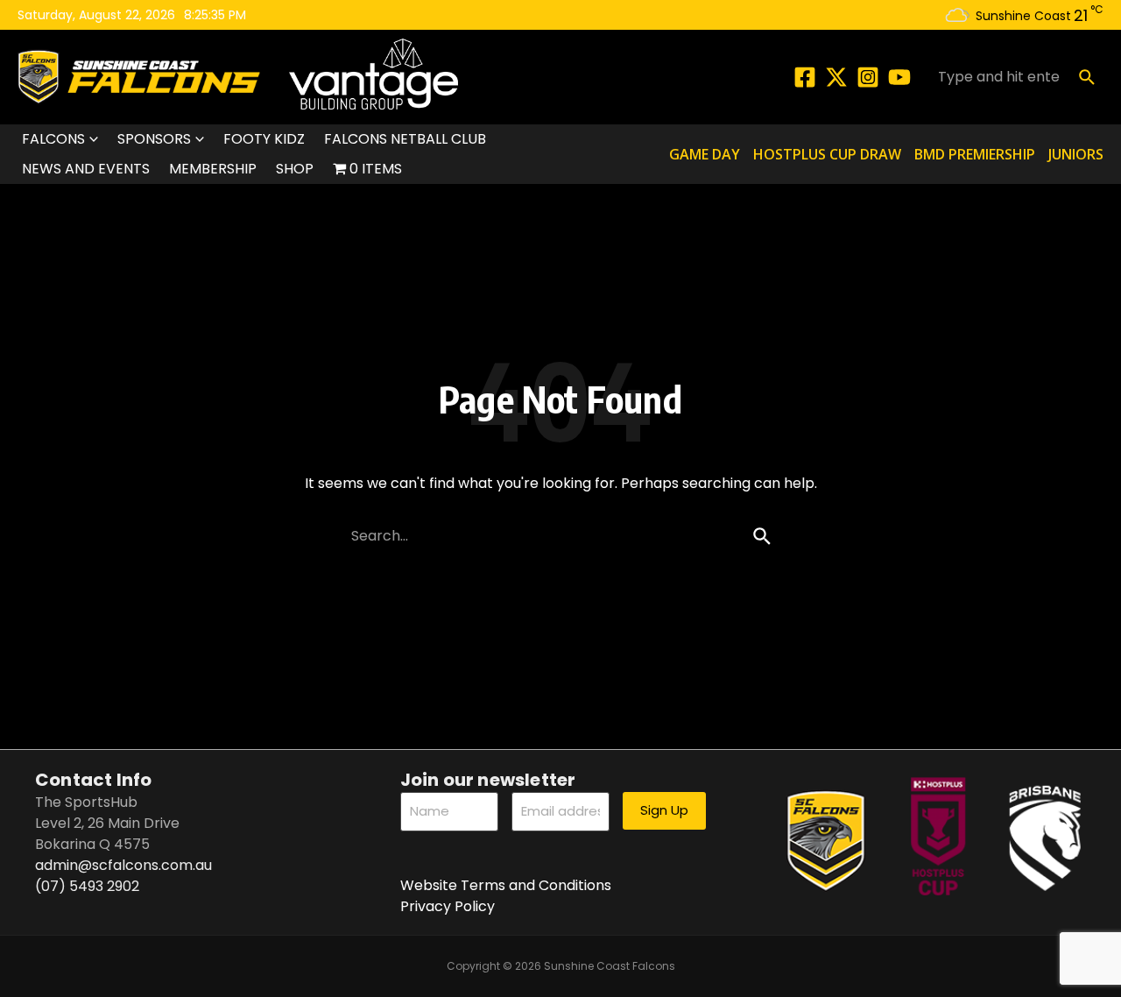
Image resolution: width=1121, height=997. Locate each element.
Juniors (1075, 154)
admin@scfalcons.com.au (123, 865)
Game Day (704, 154)
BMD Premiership (974, 154)
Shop (295, 169)
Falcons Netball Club (405, 139)
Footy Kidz (264, 139)
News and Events (86, 169)
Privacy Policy (447, 906)
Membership (213, 169)
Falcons (53, 139)
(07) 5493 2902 (87, 886)
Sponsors (154, 139)
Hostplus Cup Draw (827, 154)
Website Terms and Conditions (505, 885)
